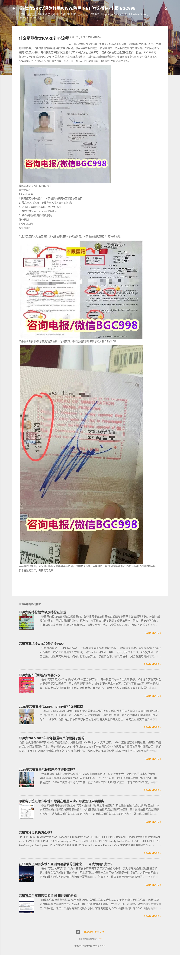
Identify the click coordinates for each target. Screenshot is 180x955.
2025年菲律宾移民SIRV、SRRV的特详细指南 (51, 707)
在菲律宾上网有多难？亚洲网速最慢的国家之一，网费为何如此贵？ (66, 864)
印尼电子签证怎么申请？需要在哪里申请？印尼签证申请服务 (61, 801)
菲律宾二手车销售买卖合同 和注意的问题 (48, 895)
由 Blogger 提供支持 (92, 932)
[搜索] (166, 9)
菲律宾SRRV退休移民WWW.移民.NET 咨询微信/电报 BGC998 (78, 8)
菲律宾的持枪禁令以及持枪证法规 (42, 612)
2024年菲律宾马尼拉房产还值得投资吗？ (47, 769)
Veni (100, 939)
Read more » (152, 632)
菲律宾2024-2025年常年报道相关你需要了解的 (52, 738)
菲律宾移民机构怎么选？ (36, 832)
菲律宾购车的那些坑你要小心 (39, 675)
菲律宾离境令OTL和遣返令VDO (41, 644)
